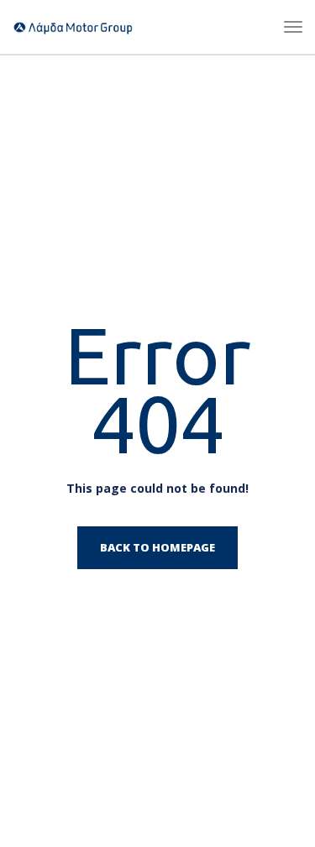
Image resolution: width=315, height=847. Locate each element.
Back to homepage (157, 547)
